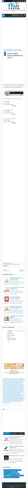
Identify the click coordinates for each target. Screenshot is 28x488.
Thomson (17, 399)
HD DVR (8, 389)
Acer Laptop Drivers (13, 378)
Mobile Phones (11, 394)
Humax (16, 390)
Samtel (20, 396)
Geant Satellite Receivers (13, 388)
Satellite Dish (5, 397)
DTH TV (18, 384)
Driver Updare (13, 384)
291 (18, 308)
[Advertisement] (14, 32)
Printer (4, 396)
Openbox (14, 395)
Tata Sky (9, 399)
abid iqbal (10, 263)
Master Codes (9, 393)
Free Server (19, 386)
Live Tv (17, 473)
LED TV (21, 392)
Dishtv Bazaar (14, 471)
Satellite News (19, 397)
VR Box (14, 401)
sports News (15, 398)
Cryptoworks (13, 382)
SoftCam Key (10, 398)
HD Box (4, 389)
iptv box (17, 391)
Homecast (15, 389)
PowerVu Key (22, 395)
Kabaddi (12, 392)
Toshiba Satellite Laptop (16, 400)
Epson (14, 385)
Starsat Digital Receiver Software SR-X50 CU (15, 56)
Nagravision (19, 394)
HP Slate (13, 390)
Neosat (23, 394)
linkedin (21, 1)
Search (24, 15)
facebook (15, 1)
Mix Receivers (15, 393)
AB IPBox (7, 378)
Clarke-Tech (21, 381)
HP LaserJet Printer (7, 390)
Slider (15, 264)
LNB (5, 393)
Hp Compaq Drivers (21, 389)
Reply (8, 341)
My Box (15, 394)
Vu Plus (17, 401)
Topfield (9, 400)
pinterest (25, 1)
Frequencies (5, 388)
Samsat (17, 396)
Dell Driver (7, 383)
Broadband (22, 379)
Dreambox (8, 384)
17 (17, 289)
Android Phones (7, 379)
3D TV (4, 378)
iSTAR (8, 392)
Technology (13, 399)
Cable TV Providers (15, 380)
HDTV (11, 389)
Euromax (18, 385)
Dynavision (22, 384)
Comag (4, 382)
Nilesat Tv (5, 395)
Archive (21, 433)
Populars (7, 433)
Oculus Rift (9, 395)
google (17, 1)
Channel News (15, 381)
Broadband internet (7, 380)
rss (19, 1)
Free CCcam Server (13, 386)
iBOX (4, 391)
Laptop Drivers (17, 392)
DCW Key (18, 382)
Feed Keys (22, 385)
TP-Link (22, 400)
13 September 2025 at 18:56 (18, 330)
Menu (3, 1)
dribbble (23, 1)
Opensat (17, 395)
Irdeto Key (5, 392)
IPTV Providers (22, 391)
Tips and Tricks (16, 477)
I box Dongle (20, 390)
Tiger (20, 399)
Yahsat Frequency (6, 402)
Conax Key (8, 382)
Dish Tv (18, 383)
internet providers (11, 391)
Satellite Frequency (12, 397)
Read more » (16, 284)
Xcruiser (21, 401)
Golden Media (21, 388)
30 (17, 318)
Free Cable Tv (6, 386)
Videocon (10, 401)
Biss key (18, 379)
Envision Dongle (9, 385)
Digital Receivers (10, 264)
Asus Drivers (14, 379)
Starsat (18, 264)
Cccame (21, 380)
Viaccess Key (5, 401)
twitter (13, 1)
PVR (7, 396)
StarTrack (5, 399)
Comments (14, 433)
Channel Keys (9, 381)
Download (14, 114)
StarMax (20, 398)
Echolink (4, 385)
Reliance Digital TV (12, 396)
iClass (6, 391)
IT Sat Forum (16, 487)
